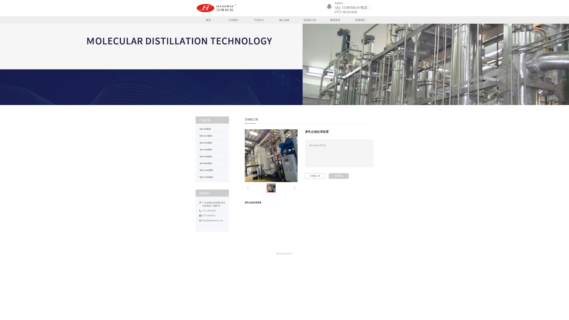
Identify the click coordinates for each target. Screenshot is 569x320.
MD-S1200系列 (206, 170)
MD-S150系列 (206, 136)
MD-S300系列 (206, 150)
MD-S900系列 (206, 163)
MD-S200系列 (206, 143)
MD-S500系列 (206, 157)
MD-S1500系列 (206, 177)
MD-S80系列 (205, 129)
